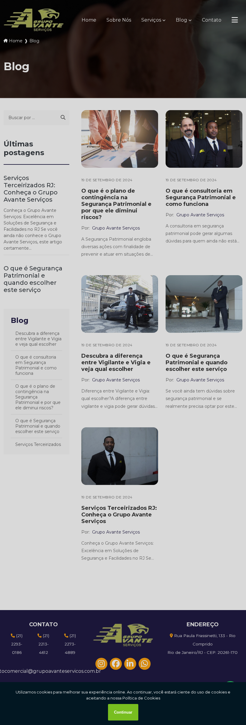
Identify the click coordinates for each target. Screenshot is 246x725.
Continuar (123, 712)
